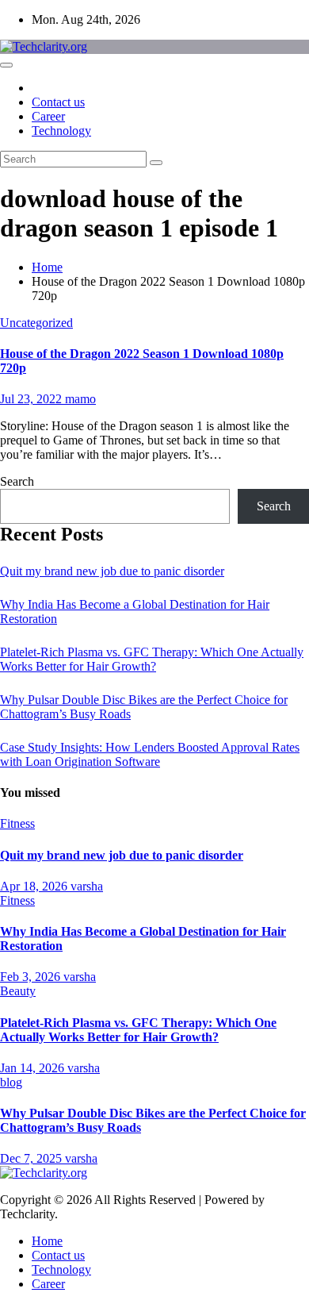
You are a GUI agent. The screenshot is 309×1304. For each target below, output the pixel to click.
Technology (61, 130)
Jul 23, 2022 (32, 399)
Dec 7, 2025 (32, 1158)
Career (48, 116)
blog (11, 1082)
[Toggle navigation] (6, 65)
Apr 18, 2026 (35, 886)
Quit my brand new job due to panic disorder (112, 571)
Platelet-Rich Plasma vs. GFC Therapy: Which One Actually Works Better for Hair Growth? (151, 659)
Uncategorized (36, 322)
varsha (87, 886)
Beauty (18, 991)
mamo (80, 399)
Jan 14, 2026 (33, 1068)
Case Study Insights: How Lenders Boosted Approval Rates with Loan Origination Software (149, 754)
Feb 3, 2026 (31, 976)
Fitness (17, 823)
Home (47, 267)
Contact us (58, 102)
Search (17, 481)
